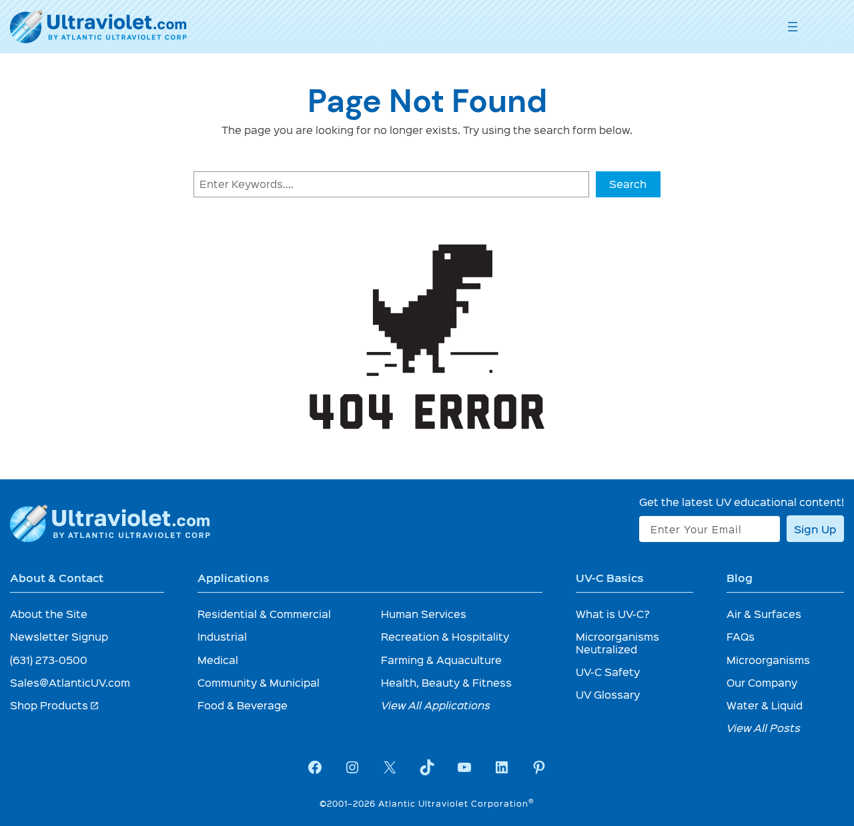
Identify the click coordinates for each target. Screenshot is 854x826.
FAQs (741, 636)
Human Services (423, 614)
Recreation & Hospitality (445, 636)
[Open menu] (793, 27)
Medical (217, 660)
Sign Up (815, 528)
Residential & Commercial (264, 614)
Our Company (762, 682)
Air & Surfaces (764, 614)
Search (628, 184)
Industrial (222, 636)
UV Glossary (608, 694)
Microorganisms (768, 660)
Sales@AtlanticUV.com (70, 682)
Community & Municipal (258, 682)
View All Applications (435, 705)
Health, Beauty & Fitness (446, 682)
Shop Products (54, 705)
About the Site (48, 614)
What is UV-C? (613, 614)
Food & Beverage (242, 705)
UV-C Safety (608, 672)
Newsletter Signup (59, 636)
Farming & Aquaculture (441, 660)
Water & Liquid (765, 705)
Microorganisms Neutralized (617, 642)
